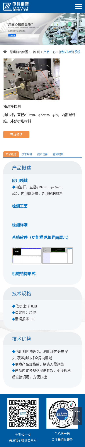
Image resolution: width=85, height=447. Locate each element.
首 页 (36, 52)
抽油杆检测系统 (69, 52)
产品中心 (49, 52)
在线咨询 (16, 134)
